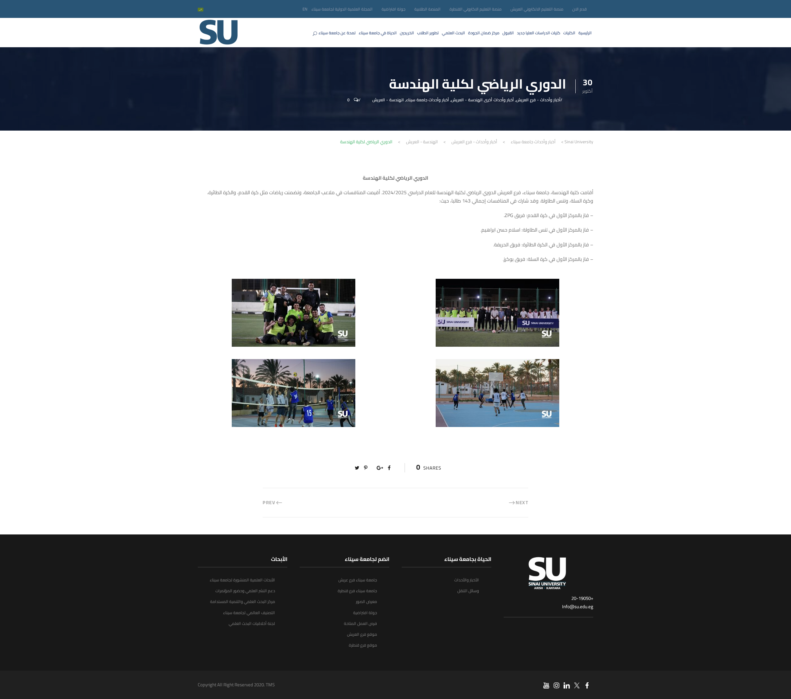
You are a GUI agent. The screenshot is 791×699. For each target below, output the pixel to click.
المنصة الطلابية (427, 9)
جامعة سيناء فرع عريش (357, 580)
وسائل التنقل (468, 590)
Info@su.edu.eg (577, 606)
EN (304, 9)
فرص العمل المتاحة (360, 623)
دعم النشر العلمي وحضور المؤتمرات (245, 590)
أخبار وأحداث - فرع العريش (538, 99)
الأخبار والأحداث (466, 580)
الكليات (569, 32)
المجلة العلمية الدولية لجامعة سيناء (342, 9)
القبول (508, 32)
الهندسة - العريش (388, 99)
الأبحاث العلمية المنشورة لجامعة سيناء (242, 580)
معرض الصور (366, 601)
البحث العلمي (453, 32)
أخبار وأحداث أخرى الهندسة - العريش (482, 99)
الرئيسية (585, 32)
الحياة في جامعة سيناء (378, 32)
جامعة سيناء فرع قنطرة (357, 590)
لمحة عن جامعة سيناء (337, 32)
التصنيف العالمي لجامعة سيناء (249, 612)
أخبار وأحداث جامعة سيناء (427, 99)
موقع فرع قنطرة (363, 645)
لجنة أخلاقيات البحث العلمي (252, 623)
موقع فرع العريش (362, 634)
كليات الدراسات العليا (538, 32)
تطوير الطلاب (428, 32)
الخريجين (407, 32)
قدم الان (579, 9)
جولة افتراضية (393, 9)
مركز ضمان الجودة (483, 32)
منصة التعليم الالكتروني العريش (536, 9)
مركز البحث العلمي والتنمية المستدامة (242, 601)
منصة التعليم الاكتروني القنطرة (475, 9)
